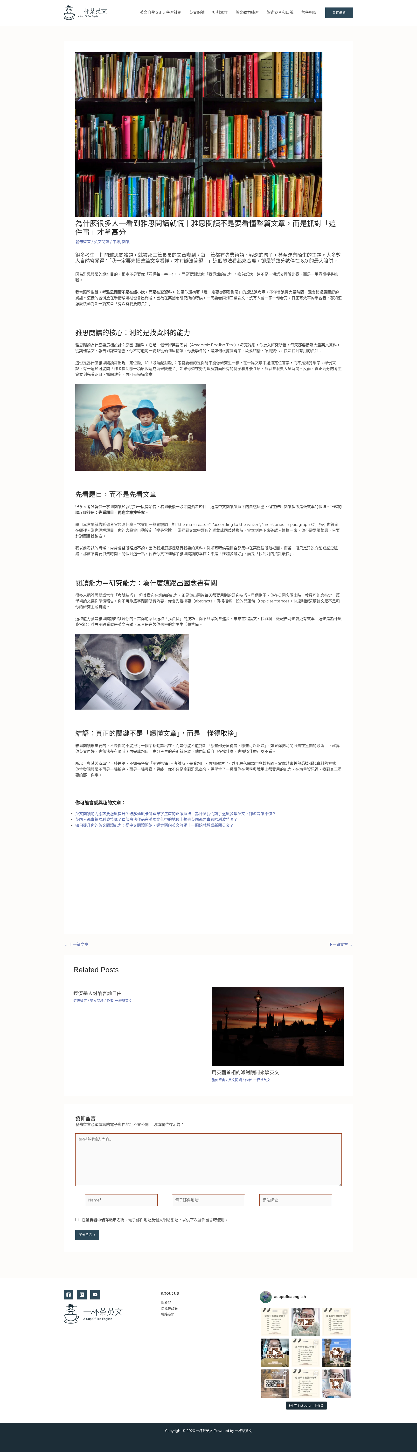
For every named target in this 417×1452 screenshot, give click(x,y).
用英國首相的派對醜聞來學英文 (245, 1072)
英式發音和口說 (279, 12)
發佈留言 (83, 241)
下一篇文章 (341, 945)
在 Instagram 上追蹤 (309, 1405)
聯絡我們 (167, 1314)
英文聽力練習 (247, 12)
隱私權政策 (169, 1308)
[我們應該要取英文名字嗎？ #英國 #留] (275, 1353)
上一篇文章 (76, 945)
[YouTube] (95, 1294)
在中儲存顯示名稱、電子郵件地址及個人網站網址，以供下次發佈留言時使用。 (155, 1220)
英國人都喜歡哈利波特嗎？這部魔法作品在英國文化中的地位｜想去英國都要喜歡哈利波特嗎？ (156, 819)
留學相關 (309, 12)
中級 (116, 241)
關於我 (166, 1302)
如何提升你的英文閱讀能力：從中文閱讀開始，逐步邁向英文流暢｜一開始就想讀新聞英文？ (154, 825)
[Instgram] (82, 1294)
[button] (339, 12)
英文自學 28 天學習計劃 (160, 12)
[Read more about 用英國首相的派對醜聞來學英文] (278, 1026)
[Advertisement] (208, 886)
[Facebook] (68, 1294)
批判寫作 (220, 12)
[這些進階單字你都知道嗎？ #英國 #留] (336, 1322)
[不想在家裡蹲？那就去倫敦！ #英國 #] (275, 1383)
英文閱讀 (197, 12)
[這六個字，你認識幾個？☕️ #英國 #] (275, 1322)
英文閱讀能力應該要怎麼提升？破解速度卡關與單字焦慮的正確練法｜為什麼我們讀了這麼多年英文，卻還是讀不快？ (175, 813)
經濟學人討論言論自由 (97, 993)
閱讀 (126, 241)
